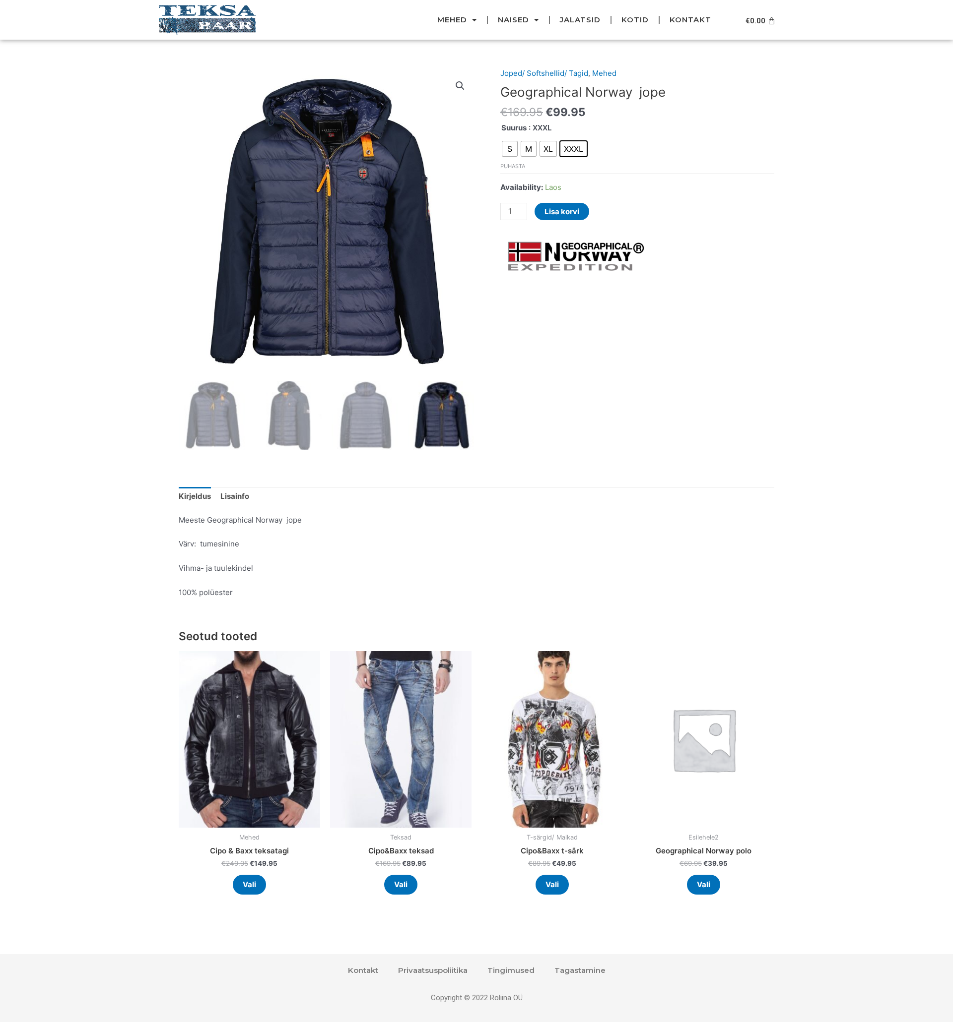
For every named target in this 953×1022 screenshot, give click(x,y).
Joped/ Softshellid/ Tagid (544, 73)
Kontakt (690, 19)
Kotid (635, 19)
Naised (513, 19)
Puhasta (512, 166)
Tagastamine (580, 970)
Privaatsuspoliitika (433, 970)
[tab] (195, 497)
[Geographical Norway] (574, 256)
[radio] (509, 148)
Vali (249, 884)
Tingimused (511, 970)
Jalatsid (580, 19)
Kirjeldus (195, 496)
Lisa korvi (562, 211)
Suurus (514, 127)
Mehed (452, 19)
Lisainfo (234, 496)
